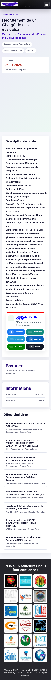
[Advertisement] (25, 100)
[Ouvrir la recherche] (27, 4)
